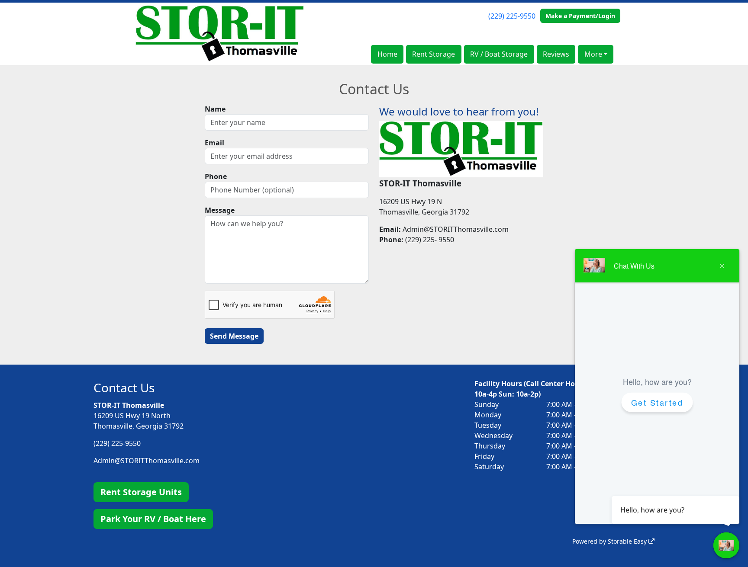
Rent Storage (433, 54)
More (593, 54)
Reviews (556, 54)
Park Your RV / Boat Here (153, 519)
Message (220, 210)
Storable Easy (628, 541)
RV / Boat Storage (499, 54)
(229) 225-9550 (511, 16)
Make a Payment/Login (580, 16)
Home (387, 54)
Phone (216, 176)
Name (215, 109)
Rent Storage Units (141, 492)
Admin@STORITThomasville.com (147, 460)
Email (214, 142)
